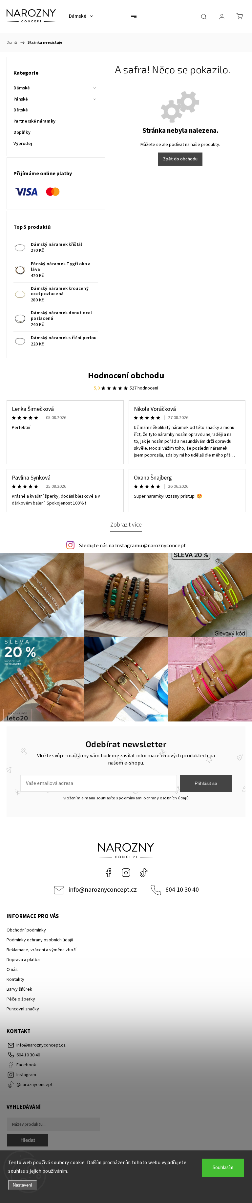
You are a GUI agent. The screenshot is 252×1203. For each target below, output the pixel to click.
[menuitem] (81, 16)
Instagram (126, 873)
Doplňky (22, 132)
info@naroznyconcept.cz (103, 889)
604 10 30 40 (182, 889)
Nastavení (22, 1185)
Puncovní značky (23, 1009)
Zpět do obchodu (180, 159)
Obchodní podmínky (26, 930)
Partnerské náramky (34, 121)
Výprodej (22, 143)
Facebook (108, 873)
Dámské (21, 88)
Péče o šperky (21, 999)
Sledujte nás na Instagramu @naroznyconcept (132, 546)
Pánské (20, 99)
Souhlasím (223, 1167)
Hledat (27, 1140)
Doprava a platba (23, 959)
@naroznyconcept (144, 873)
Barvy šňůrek (19, 989)
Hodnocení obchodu (126, 375)
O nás (12, 969)
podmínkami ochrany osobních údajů (154, 798)
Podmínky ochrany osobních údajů (40, 940)
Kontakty (15, 979)
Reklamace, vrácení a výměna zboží (41, 950)
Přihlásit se (206, 783)
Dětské (20, 110)
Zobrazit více (126, 524)
